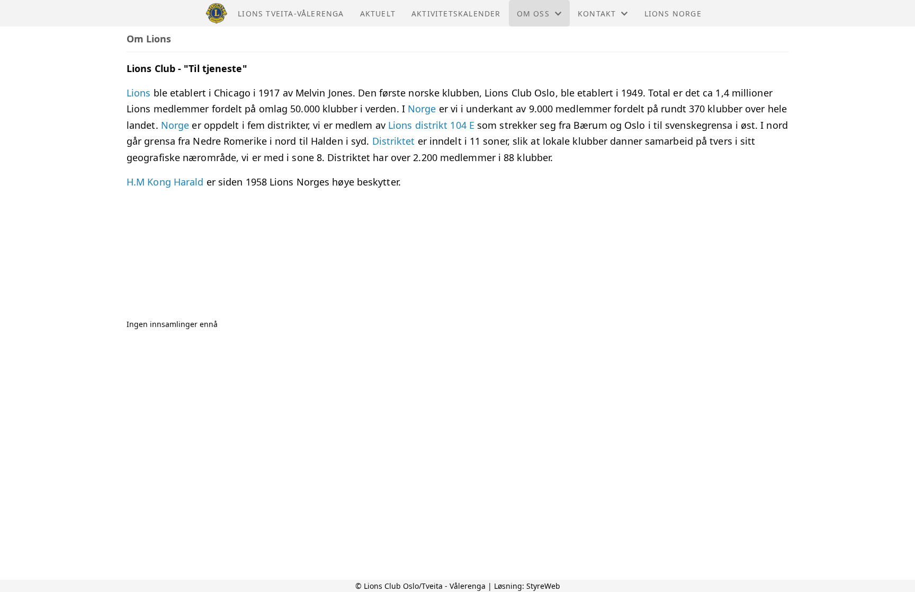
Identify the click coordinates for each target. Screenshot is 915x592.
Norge (422, 108)
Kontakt (597, 13)
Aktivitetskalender (456, 13)
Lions (140, 92)
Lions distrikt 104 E (431, 125)
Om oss (533, 13)
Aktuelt (378, 13)
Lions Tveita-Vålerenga (291, 13)
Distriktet (395, 141)
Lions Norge (673, 13)
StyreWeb (543, 586)
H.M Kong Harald (167, 181)
